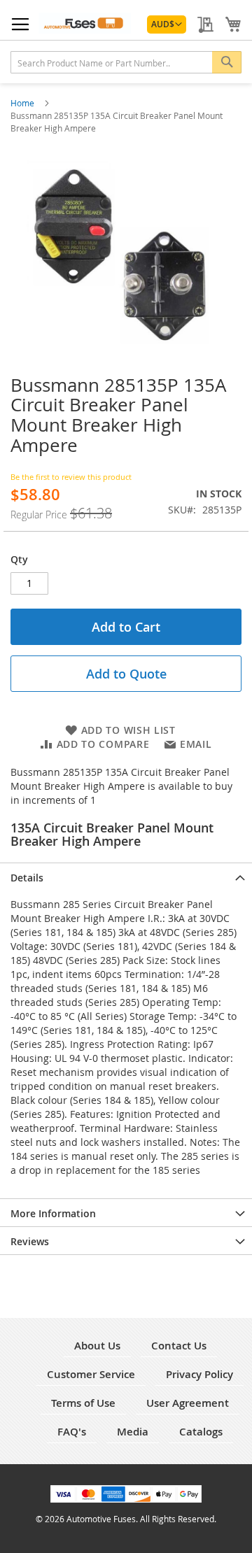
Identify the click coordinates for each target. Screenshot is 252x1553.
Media (132, 1431)
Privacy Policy (199, 1374)
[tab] (126, 877)
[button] (166, 24)
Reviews (29, 1241)
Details (26, 877)
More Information (53, 1213)
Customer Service (91, 1374)
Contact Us (178, 1345)
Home (23, 102)
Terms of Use (83, 1403)
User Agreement (187, 1403)
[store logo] (84, 23)
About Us (97, 1345)
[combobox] (125, 62)
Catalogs (201, 1431)
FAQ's (71, 1431)
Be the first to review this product (71, 476)
